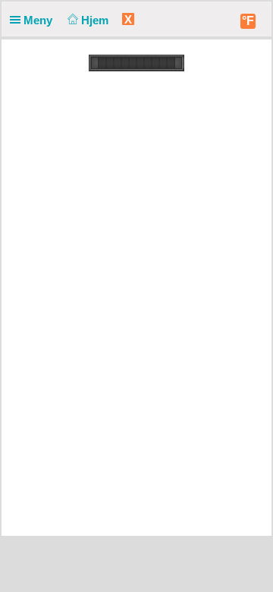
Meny (39, 20)
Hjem (96, 20)
